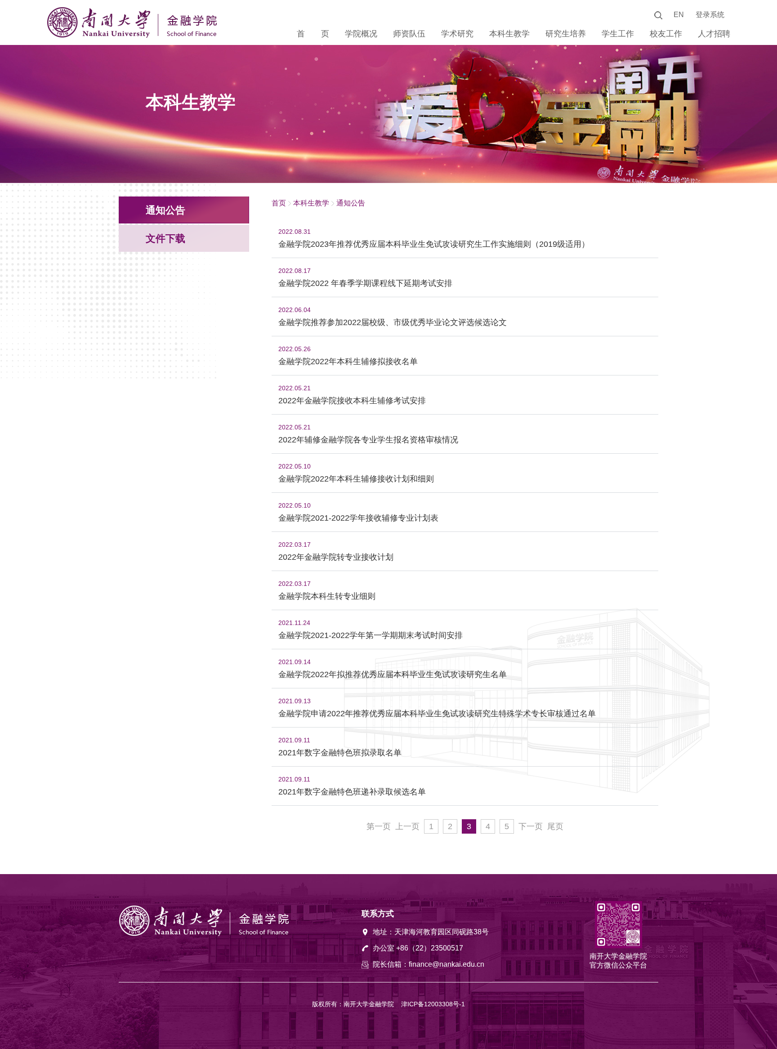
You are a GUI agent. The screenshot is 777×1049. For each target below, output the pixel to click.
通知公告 (350, 203)
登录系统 (710, 14)
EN (679, 14)
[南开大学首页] (101, 35)
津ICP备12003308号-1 (433, 1004)
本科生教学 (311, 203)
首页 (279, 203)
